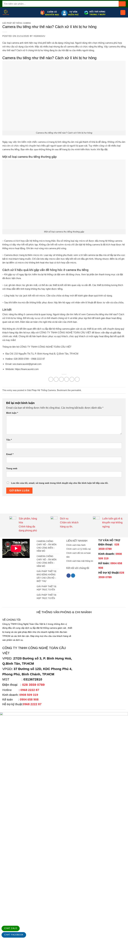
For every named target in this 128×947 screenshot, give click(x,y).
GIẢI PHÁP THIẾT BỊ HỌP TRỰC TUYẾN (46, 588)
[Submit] (122, 3)
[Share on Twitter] (61, 379)
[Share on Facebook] (56, 379)
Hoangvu (39, 36)
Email (9, 454)
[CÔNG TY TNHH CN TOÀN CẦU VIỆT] (20, 12)
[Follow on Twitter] (73, 575)
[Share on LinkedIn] (77, 379)
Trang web (11, 468)
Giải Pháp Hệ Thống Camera (16, 23)
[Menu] (122, 12)
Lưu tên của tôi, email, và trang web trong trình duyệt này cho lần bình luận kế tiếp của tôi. (59, 483)
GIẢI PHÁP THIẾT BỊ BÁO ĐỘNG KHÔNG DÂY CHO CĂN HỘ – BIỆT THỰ (46, 576)
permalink (76, 390)
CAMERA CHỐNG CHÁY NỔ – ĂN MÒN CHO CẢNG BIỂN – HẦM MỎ (46, 546)
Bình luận (12, 413)
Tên (9, 440)
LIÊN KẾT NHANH (76, 540)
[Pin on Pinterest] (71, 379)
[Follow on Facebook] (68, 575)
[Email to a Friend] (66, 379)
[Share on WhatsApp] (50, 379)
